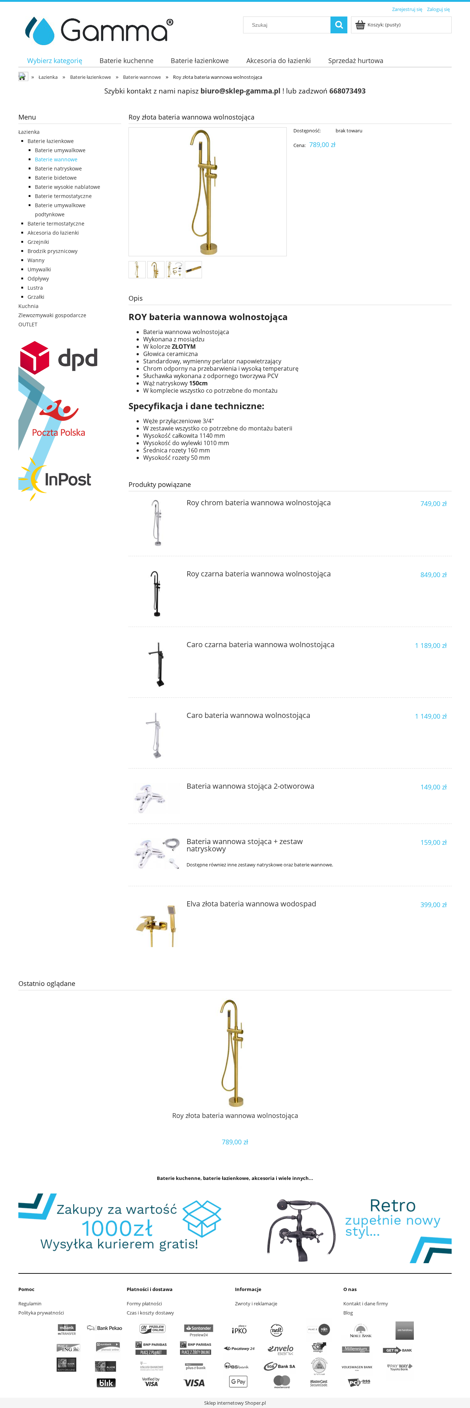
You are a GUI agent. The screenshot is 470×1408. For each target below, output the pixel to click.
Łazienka (29, 131)
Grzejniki (38, 241)
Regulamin (29, 1303)
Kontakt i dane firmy (365, 1303)
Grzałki (36, 296)
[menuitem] (54, 60)
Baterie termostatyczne (63, 195)
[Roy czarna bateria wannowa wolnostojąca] (156, 594)
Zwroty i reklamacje (256, 1303)
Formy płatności (144, 1303)
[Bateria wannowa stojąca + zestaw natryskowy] (156, 853)
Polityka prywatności (41, 1312)
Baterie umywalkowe (60, 150)
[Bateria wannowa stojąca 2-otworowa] (156, 798)
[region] (235, 1228)
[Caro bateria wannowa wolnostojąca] (156, 735)
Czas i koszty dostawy (150, 1312)
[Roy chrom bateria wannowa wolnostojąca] (156, 522)
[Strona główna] (96, 29)
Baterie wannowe (56, 159)
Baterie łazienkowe (51, 141)
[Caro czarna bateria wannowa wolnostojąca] (156, 664)
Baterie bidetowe (56, 177)
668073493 (347, 90)
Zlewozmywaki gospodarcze (52, 315)
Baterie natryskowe (58, 168)
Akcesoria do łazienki (53, 232)
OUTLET (27, 324)
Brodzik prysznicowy (52, 250)
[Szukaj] (338, 24)
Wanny (36, 260)
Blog (348, 1312)
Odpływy (38, 278)
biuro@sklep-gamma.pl (240, 90)
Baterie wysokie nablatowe (67, 186)
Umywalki (39, 269)
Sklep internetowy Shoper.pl (235, 1403)
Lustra (35, 287)
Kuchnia (28, 305)
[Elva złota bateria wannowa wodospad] (156, 924)
